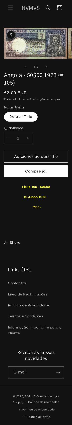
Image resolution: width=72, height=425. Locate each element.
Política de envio (38, 416)
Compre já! (36, 171)
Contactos (17, 283)
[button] (10, 7)
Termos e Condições (25, 316)
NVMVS (30, 396)
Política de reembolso (43, 402)
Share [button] (15, 243)
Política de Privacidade (28, 305)
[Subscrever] (58, 372)
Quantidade (13, 128)
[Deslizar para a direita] (46, 66)
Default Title (20, 117)
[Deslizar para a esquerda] (25, 66)
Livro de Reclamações (28, 294)
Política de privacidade (38, 409)
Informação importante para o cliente (35, 330)
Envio (7, 99)
